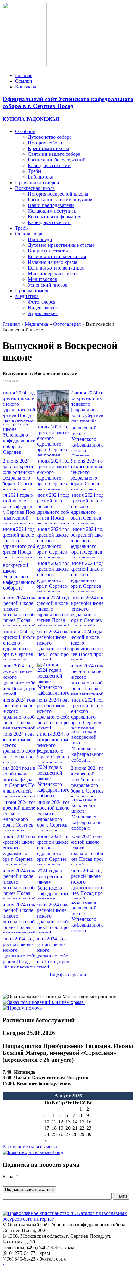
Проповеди (40, 239)
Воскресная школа (35, 188)
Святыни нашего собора (54, 154)
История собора (45, 142)
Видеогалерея (43, 307)
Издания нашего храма (52, 262)
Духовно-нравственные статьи (61, 245)
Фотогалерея (41, 302)
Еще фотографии (68, 974)
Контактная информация (54, 216)
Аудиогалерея (43, 313)
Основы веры (30, 233)
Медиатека (27, 296)
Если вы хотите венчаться (56, 267)
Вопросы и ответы (48, 250)
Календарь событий (49, 165)
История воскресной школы (58, 194)
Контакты (25, 86)
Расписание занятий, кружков (60, 199)
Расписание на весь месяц (31, 1146)
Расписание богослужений (57, 159)
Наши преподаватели (51, 205)
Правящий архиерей (37, 182)
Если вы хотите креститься (57, 256)
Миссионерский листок (53, 273)
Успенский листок (47, 285)
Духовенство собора (49, 137)
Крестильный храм (48, 148)
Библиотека (40, 176)
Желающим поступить (52, 211)
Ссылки (23, 81)
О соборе (25, 131)
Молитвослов (42, 279)
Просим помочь (32, 290)
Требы (34, 171)
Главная (23, 75)
